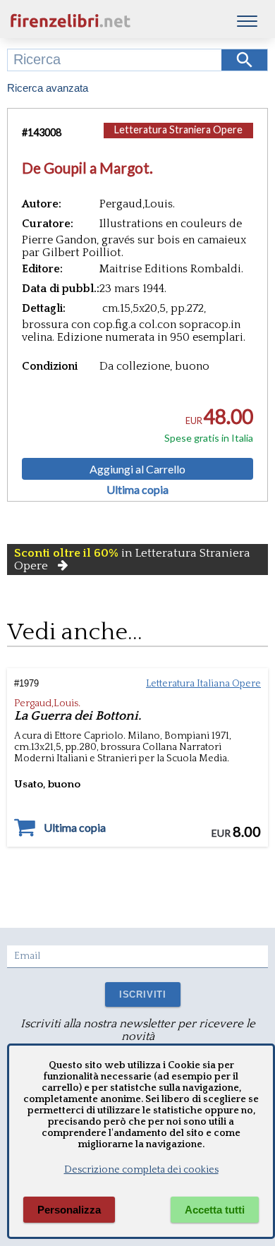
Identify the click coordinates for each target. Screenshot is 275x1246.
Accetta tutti (215, 1210)
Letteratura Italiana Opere (203, 683)
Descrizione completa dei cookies (141, 1169)
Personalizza (69, 1210)
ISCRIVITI (142, 994)
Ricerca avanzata (47, 88)
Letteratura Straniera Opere (178, 129)
